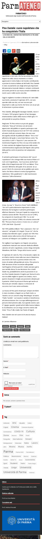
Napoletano (7, 330)
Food (27, 435)
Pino (16, 330)
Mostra (12, 446)
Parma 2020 (19, 452)
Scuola (5, 460)
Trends (5, 468)
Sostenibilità (30, 460)
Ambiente (6, 423)
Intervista (18, 443)
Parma (8, 451)
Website (6, 374)
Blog (5, 45)
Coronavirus (7, 432)
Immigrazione (7, 443)
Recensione (16, 456)
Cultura (30, 431)
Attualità (22, 423)
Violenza (31, 472)
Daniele (20, 326)
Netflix (29, 447)
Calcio (29, 423)
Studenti (13, 463)
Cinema (15, 427)
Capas (5, 427)
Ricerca (26, 456)
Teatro (22, 463)
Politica (6, 456)
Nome (5, 361)
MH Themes (23, 536)
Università (25, 467)
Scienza (33, 456)
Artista (5, 326)
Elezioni (14, 435)
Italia (27, 326)
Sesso (20, 460)
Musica (21, 446)
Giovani (28, 439)
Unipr (14, 467)
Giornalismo (17, 439)
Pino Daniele (24, 330)
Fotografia (6, 439)
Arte (14, 423)
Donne (6, 435)
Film (21, 435)
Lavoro (35, 443)
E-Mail (5, 367)
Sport (5, 463)
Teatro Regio (32, 463)
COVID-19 (18, 431)
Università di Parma (14, 472)
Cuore (13, 326)
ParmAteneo (30, 452)
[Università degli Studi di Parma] (21, 520)
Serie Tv (13, 460)
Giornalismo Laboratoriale (30, 42)
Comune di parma (27, 427)
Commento (7, 345)
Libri (4, 447)
